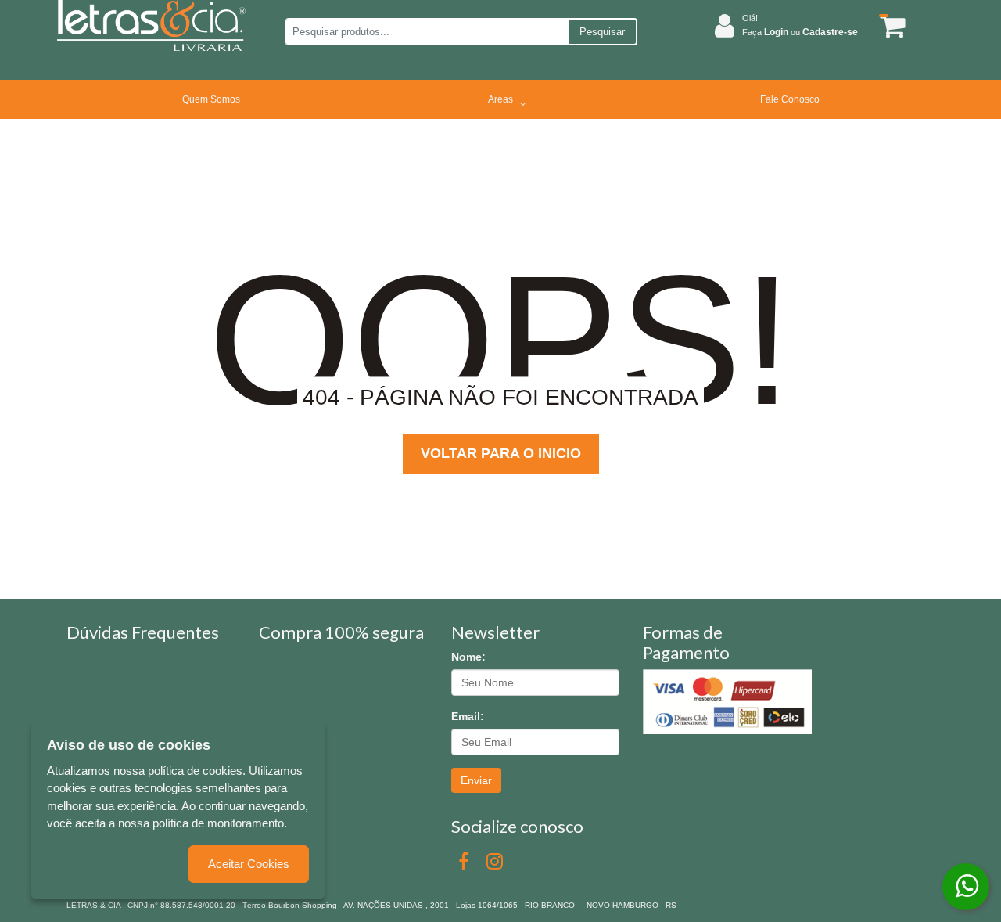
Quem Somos (211, 99)
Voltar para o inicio (501, 454)
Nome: (468, 656)
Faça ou (800, 32)
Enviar (476, 780)
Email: (467, 716)
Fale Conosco (790, 99)
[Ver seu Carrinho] (890, 26)
